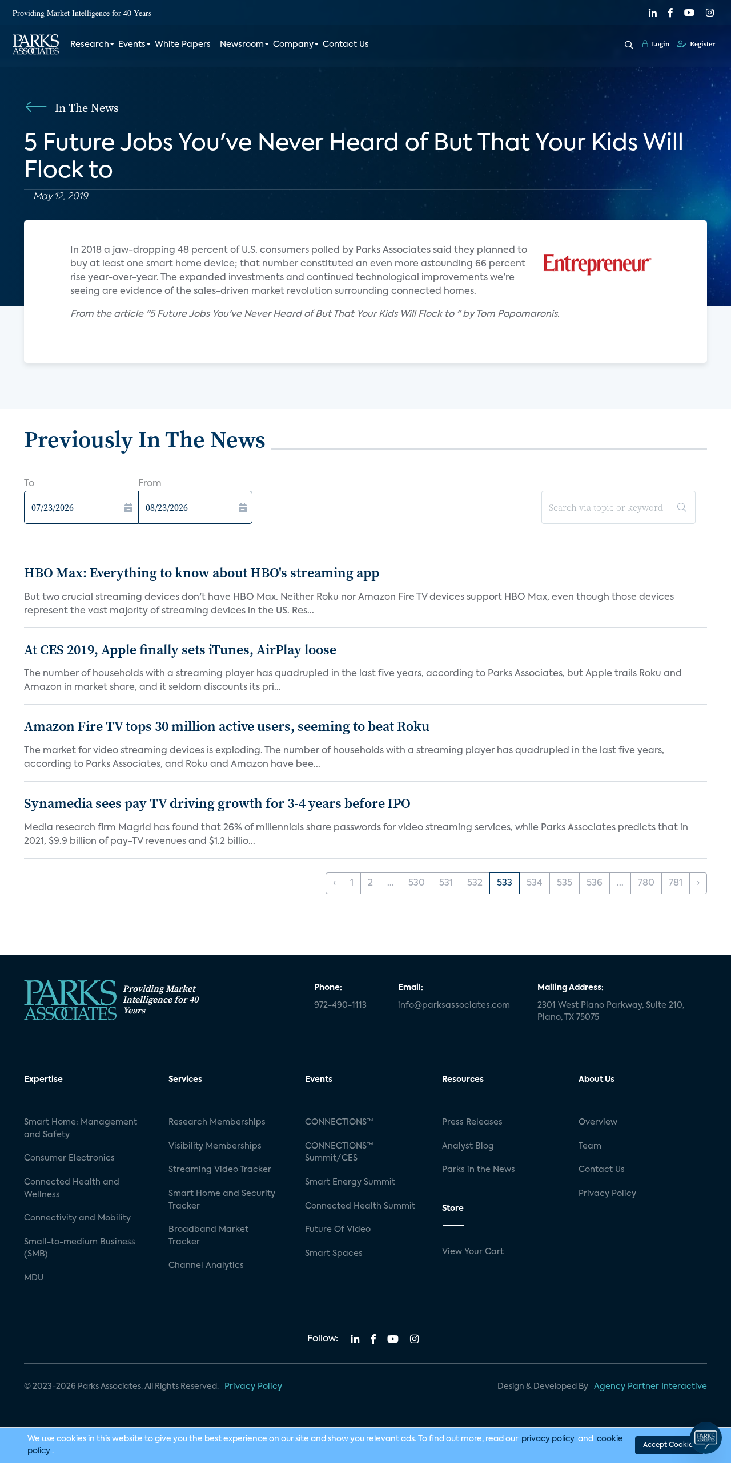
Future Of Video (338, 1230)
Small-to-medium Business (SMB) (79, 1248)
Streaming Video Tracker (219, 1170)
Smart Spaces (334, 1254)
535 (564, 883)
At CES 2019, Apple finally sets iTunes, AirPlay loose (180, 649)
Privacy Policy (607, 1194)
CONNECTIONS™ (339, 1122)
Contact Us (346, 45)
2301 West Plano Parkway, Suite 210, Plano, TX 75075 (610, 1011)
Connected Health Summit (360, 1206)
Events (132, 45)
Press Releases (472, 1122)
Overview (598, 1122)
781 (675, 883)
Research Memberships (217, 1122)
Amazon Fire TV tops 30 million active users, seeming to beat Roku (226, 726)
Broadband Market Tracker (208, 1236)
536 (595, 883)
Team (590, 1146)
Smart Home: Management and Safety (80, 1128)
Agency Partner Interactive (650, 1387)
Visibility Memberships (215, 1146)
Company (293, 45)
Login (659, 44)
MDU (33, 1278)
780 (646, 883)
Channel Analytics (206, 1266)
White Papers (183, 45)
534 (535, 883)
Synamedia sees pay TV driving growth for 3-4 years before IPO (217, 803)
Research (89, 45)
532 (475, 883)
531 (446, 883)
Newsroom (242, 45)
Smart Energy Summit (350, 1182)
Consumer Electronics (69, 1158)
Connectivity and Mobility (77, 1218)
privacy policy (548, 1439)
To (29, 483)
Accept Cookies (669, 1445)
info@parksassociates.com (454, 1005)
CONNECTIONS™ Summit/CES (339, 1152)
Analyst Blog (468, 1146)
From (150, 483)
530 (416, 883)
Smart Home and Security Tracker (221, 1200)
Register (701, 44)
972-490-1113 (340, 1005)
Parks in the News (478, 1170)
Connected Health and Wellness (71, 1188)
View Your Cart (473, 1252)
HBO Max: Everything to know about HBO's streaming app (201, 572)
